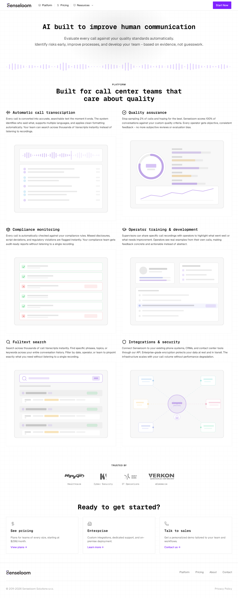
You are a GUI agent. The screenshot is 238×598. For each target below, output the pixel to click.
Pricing (64, 5)
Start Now (222, 5)
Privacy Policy (223, 588)
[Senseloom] (19, 5)
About (213, 572)
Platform (47, 5)
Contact (227, 572)
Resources (83, 5)
